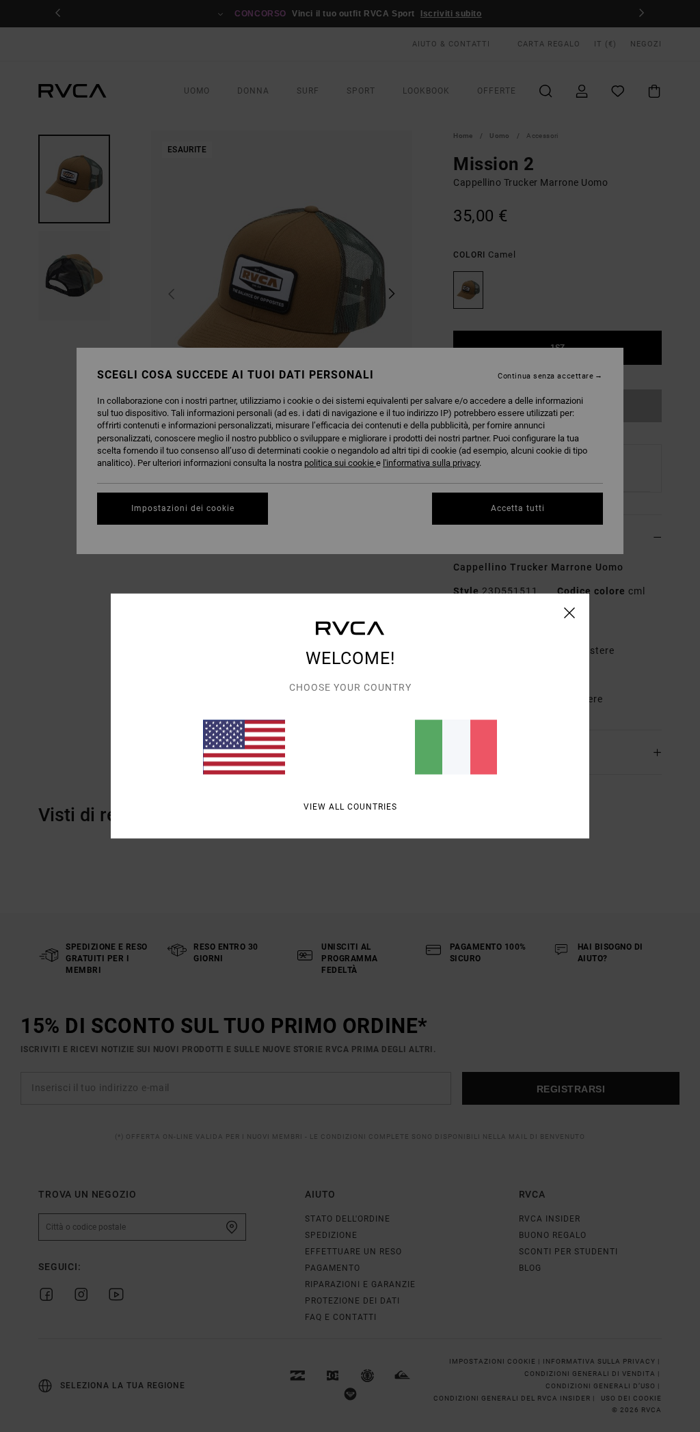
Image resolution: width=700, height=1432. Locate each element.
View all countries (350, 807)
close (570, 612)
